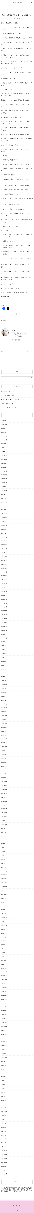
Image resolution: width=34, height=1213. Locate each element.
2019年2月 (4, 770)
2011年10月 (4, 1111)
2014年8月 (4, 979)
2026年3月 (4, 440)
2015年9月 (4, 929)
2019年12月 (4, 731)
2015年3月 (4, 952)
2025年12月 (4, 451)
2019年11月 (4, 735)
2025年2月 (4, 490)
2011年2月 (3, 1143)
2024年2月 (4, 537)
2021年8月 (4, 653)
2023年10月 (4, 552)
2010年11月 (4, 1154)
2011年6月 (3, 1127)
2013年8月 (4, 1026)
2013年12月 (4, 1010)
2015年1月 (3, 960)
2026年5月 (4, 432)
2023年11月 (4, 548)
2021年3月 (4, 673)
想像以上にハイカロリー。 (8, 391)
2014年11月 (4, 968)
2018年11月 (4, 781)
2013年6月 (4, 1034)
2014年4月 (4, 995)
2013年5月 (4, 1038)
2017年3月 (4, 859)
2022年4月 (4, 622)
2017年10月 (4, 832)
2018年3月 (4, 812)
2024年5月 (4, 525)
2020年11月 (4, 688)
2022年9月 (4, 603)
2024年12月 (4, 498)
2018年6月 (4, 801)
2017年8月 (4, 840)
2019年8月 (4, 746)
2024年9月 (4, 510)
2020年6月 (4, 708)
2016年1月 (3, 913)
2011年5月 (3, 1131)
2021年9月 (4, 649)
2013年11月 (4, 1014)
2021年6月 (4, 661)
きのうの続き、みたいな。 (8, 403)
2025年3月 (4, 486)
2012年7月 (4, 1077)
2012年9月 (4, 1069)
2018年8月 (4, 793)
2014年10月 (4, 972)
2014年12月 (4, 964)
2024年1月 (4, 541)
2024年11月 (4, 502)
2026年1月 (4, 447)
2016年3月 (4, 906)
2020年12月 (4, 684)
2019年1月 (3, 774)
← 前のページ (3, 351)
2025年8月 (4, 467)
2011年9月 (3, 1115)
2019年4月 (4, 762)
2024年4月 (4, 529)
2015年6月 (4, 941)
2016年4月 (4, 902)
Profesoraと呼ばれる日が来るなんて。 (11, 399)
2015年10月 (4, 925)
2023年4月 (4, 576)
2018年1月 (3, 820)
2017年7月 (4, 844)
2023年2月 (4, 583)
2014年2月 (4, 1003)
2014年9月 (4, 976)
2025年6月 (4, 475)
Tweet (21, 314)
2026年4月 (4, 436)
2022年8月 (4, 607)
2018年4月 (4, 809)
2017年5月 (4, 851)
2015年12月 (4, 917)
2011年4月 (3, 1135)
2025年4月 (4, 482)
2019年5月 (4, 758)
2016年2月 (4, 910)
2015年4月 (4, 948)
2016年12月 (4, 871)
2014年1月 (3, 1007)
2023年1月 (4, 587)
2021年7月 (4, 657)
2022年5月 (4, 618)
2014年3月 (4, 999)
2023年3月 (4, 579)
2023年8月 (4, 560)
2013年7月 (4, 1030)
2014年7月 (4, 983)
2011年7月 (3, 1123)
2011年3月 (3, 1139)
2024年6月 (4, 521)
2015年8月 (4, 933)
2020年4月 (4, 715)
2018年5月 (4, 805)
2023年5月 (4, 572)
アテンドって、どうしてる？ (8, 407)
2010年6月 (4, 1174)
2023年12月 (4, 544)
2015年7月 (4, 937)
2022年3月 (4, 626)
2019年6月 (4, 754)
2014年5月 (4, 991)
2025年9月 (4, 463)
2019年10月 (4, 739)
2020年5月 (4, 711)
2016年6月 (4, 894)
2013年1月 (3, 1053)
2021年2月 (4, 677)
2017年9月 (4, 836)
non (4, 320)
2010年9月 (4, 1162)
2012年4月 (4, 1088)
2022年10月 (4, 599)
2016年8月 (4, 886)
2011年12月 (4, 1104)
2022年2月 (4, 630)
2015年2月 (4, 956)
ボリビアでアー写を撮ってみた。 (9, 395)
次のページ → (30, 351)
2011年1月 (3, 1146)
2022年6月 (4, 614)
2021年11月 (4, 642)
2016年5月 (4, 898)
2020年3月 (4, 719)
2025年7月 (4, 471)
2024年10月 (4, 506)
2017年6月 (4, 847)
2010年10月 (4, 1158)
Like (13, 314)
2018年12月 (4, 777)
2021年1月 (3, 680)
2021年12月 (4, 638)
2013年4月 (4, 1042)
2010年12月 (4, 1150)
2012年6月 (4, 1080)
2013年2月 (4, 1049)
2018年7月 (4, 797)
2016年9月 (4, 882)
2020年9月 (4, 696)
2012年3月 (4, 1092)
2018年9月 (4, 789)
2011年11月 (3, 1108)
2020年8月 (4, 700)
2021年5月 (4, 665)
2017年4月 (4, 855)
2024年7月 (4, 517)
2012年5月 (4, 1084)
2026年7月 (4, 424)
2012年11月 (4, 1061)
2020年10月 (4, 692)
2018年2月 (4, 816)
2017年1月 (3, 867)
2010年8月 (4, 1166)
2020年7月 (4, 704)
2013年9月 (4, 1022)
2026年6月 (4, 428)
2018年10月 (4, 785)
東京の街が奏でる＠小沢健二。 (17, 14)
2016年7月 (4, 890)
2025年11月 (4, 455)
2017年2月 (4, 863)
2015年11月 (4, 921)
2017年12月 (4, 824)
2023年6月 (4, 568)
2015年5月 (4, 944)
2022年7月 (4, 610)
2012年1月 (3, 1100)
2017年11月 (4, 828)
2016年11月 (4, 875)
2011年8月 (3, 1119)
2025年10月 (4, 459)
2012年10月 (4, 1065)
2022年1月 (4, 634)
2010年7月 (4, 1170)
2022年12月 (4, 591)
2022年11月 (4, 595)
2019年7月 (4, 750)
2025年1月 (4, 494)
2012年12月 (4, 1057)
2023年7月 (4, 564)
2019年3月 (4, 766)
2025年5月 (4, 478)
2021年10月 (4, 645)
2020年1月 (4, 727)
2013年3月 (4, 1045)
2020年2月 (4, 723)
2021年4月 (4, 669)
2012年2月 (4, 1096)
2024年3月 (4, 533)
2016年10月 (4, 878)
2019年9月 (4, 743)
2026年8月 (4, 420)
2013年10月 (4, 1018)
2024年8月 (4, 513)
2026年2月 (4, 443)
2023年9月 (4, 556)
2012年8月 (4, 1073)
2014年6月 (4, 987)
